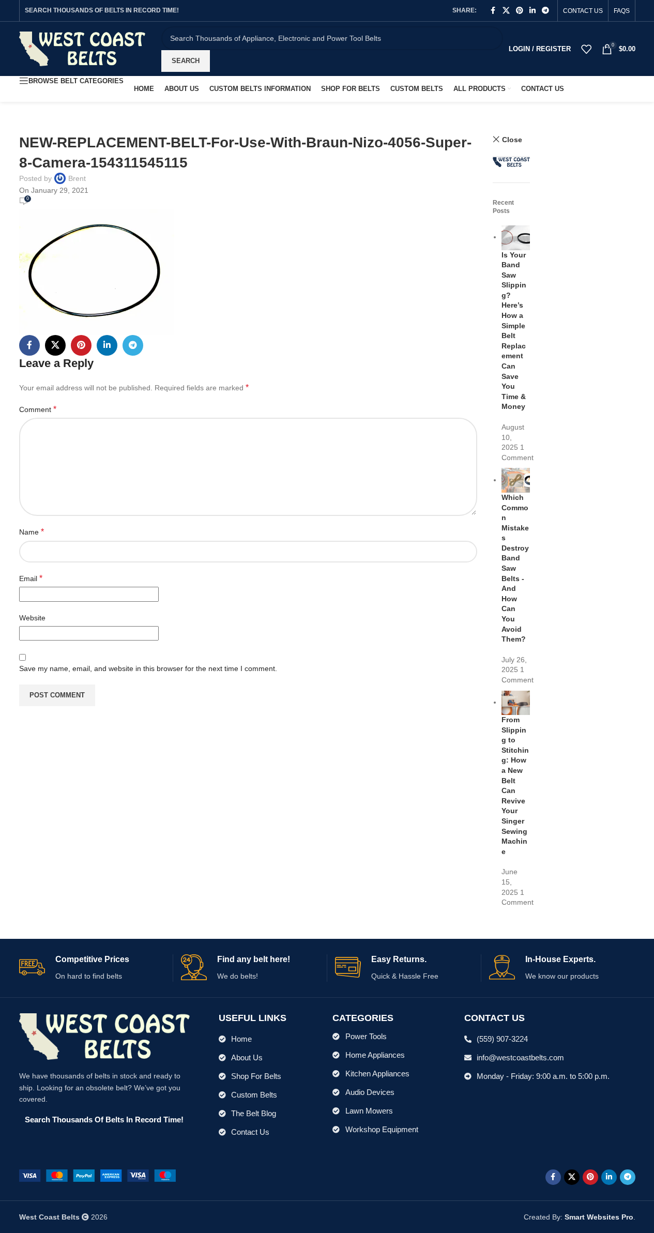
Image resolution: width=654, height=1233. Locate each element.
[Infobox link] (92, 968)
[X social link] (506, 11)
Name (31, 531)
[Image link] (97, 1175)
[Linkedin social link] (532, 11)
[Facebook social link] (493, 11)
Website (32, 618)
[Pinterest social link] (519, 11)
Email (30, 578)
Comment (37, 409)
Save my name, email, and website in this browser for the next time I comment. (148, 668)
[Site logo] (82, 48)
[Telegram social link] (545, 11)
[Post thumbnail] (515, 237)
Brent (77, 178)
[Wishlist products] (586, 49)
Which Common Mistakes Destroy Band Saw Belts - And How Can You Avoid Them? (515, 568)
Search (186, 61)
